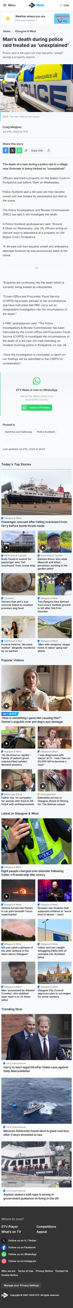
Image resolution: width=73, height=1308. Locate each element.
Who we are (8, 1270)
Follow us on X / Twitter (22, 1240)
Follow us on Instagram (22, 1261)
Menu (12, 5)
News (7, 31)
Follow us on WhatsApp (22, 1254)
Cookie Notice (9, 1275)
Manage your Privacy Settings (21, 1285)
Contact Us (61, 1270)
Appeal (41, 1232)
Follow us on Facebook (22, 1247)
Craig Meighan (12, 127)
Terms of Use (25, 1270)
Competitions (46, 1226)
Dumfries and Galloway (18, 431)
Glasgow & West (25, 31)
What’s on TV (11, 1232)
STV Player (9, 1226)
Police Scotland (46, 431)
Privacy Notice (44, 1270)
